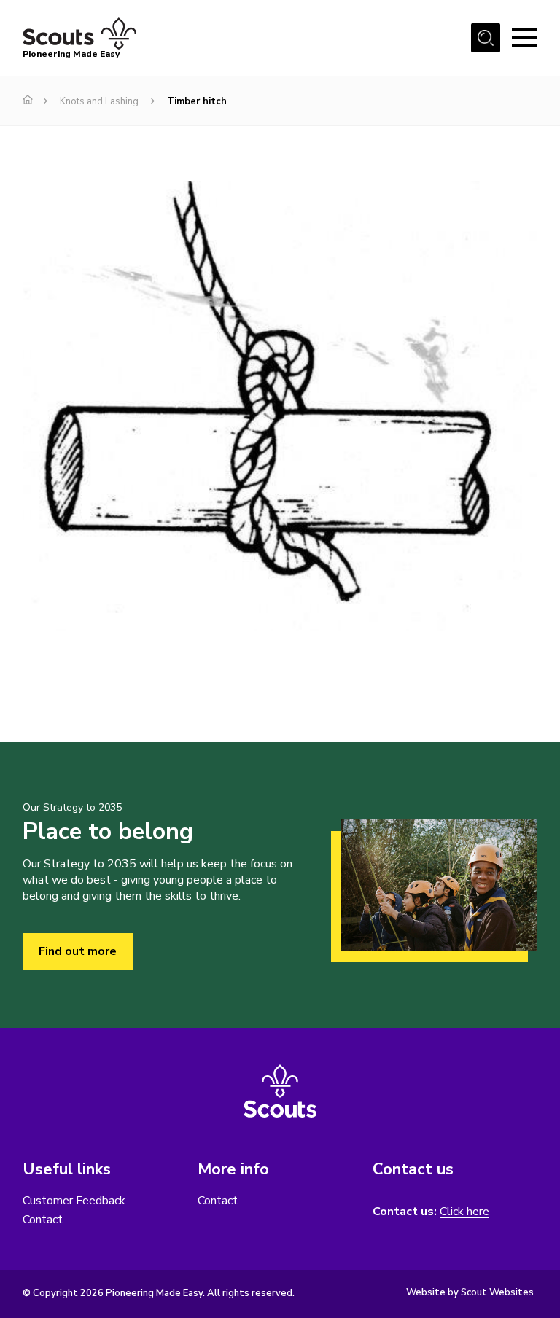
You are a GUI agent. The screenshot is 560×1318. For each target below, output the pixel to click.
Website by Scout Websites (470, 1292)
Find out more (78, 951)
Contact (43, 1220)
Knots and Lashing (99, 101)
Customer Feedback (74, 1201)
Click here (464, 1212)
